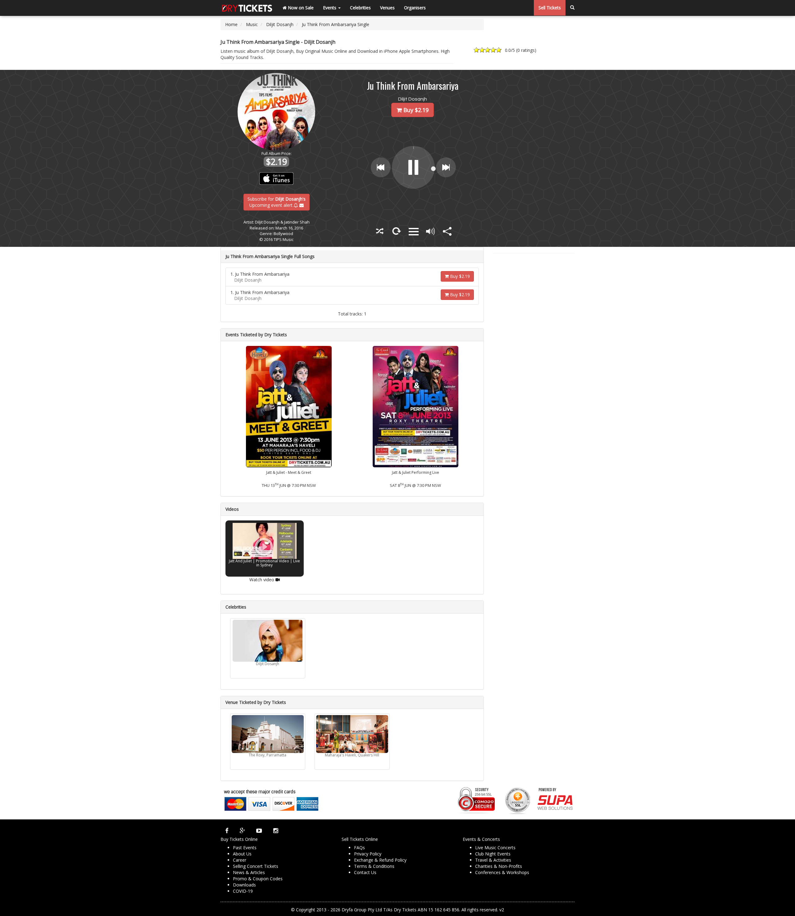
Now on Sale (300, 8)
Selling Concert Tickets (255, 866)
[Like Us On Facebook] (226, 830)
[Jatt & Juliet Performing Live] (415, 406)
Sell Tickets (549, 8)
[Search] (572, 8)
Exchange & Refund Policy (380, 860)
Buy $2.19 (459, 276)
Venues (387, 8)
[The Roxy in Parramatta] (268, 734)
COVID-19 (243, 891)
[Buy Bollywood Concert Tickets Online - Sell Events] (247, 8)
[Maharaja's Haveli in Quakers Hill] (352, 734)
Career (239, 860)
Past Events (245, 847)
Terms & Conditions (374, 866)
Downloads (244, 885)
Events (330, 8)
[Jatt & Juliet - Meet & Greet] (289, 406)
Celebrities (360, 8)
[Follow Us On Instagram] (276, 830)
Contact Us (365, 872)
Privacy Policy (367, 854)
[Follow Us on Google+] (242, 830)
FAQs (359, 847)
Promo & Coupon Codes (258, 879)
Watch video (262, 579)
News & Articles (249, 872)
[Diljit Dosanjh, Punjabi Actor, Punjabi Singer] (268, 641)
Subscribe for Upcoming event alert (277, 202)
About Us (242, 854)
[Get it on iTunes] (276, 178)
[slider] (432, 174)
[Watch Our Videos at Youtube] (259, 830)
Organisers (415, 8)
